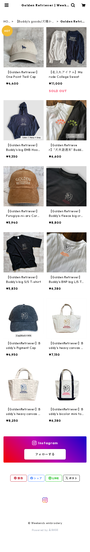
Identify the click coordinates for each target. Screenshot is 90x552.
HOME (5, 21)
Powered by (40, 530)
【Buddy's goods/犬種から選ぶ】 (35, 21)
